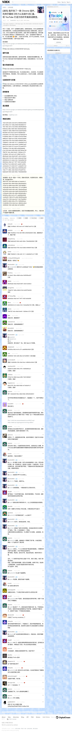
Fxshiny (10, 273)
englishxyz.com (13, 115)
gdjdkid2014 (11, 702)
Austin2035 (13, 20)
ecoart (10, 453)
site (9, 353)
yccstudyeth (11, 360)
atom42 (10, 648)
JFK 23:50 (35, 728)
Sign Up (64, 2)
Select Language (12, 719)
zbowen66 (11, 615)
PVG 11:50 (23, 728)
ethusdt (10, 224)
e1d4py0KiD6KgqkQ (14, 258)
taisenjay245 (11, 590)
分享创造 (10, 7)
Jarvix (9, 309)
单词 (19, 218)
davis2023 (11, 328)
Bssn (9, 302)
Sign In (68, 2)
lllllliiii (9, 281)
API (28, 717)
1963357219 (11, 322)
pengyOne (11, 288)
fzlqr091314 (11, 383)
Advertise (16, 717)
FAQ (32, 717)
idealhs (10, 655)
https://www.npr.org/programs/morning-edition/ (20, 422)
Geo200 (10, 506)
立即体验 (58, 42)
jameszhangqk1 (12, 676)
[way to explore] (6, 2)
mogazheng (11, 239)
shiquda (10, 621)
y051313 (10, 435)
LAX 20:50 (29, 728)
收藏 (26, 218)
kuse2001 (10, 404)
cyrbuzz (55, 45)
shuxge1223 (11, 682)
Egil (9, 315)
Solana (38, 717)
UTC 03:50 (17, 728)
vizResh (10, 374)
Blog (22, 717)
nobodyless (11, 245)
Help (9, 717)
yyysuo (10, 391)
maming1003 (11, 366)
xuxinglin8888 (13, 267)
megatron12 (11, 661)
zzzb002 (10, 230)
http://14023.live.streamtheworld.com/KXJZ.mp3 (21, 420)
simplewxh (11, 347)
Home (59, 2)
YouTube (34, 218)
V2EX (4, 7)
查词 (41, 218)
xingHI (10, 491)
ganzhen (10, 513)
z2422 (9, 251)
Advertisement (58, 53)
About (3, 717)
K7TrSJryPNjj (11, 296)
